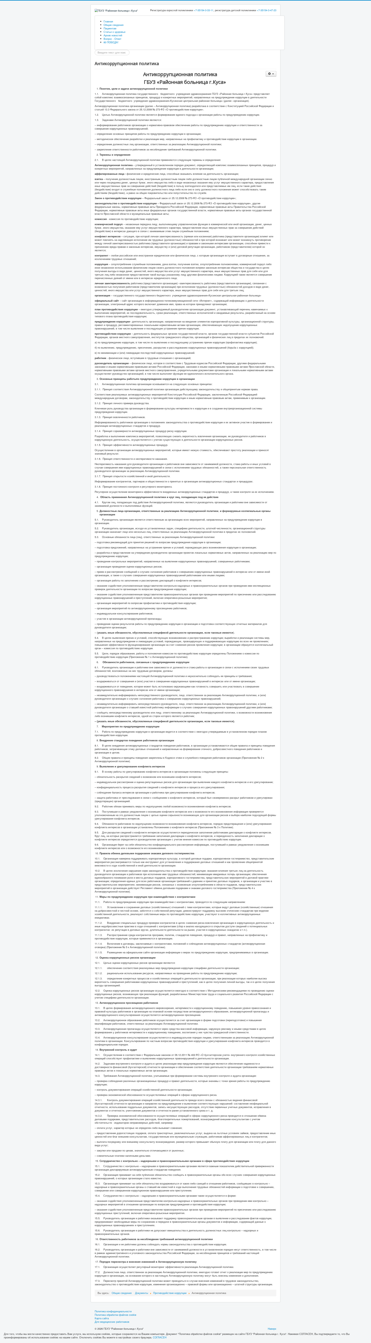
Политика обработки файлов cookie (115, 1315)
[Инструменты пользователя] (271, 74)
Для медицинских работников (112, 1321)
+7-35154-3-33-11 (203, 10)
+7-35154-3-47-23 (266, 10)
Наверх (272, 1328)
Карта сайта (102, 1318)
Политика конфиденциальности (113, 1311)
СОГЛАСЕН (159, 1337)
